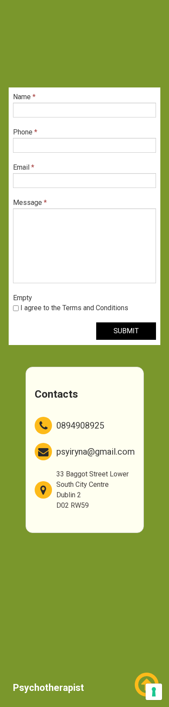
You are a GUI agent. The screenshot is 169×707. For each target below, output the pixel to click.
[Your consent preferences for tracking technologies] (154, 692)
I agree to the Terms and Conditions (73, 308)
